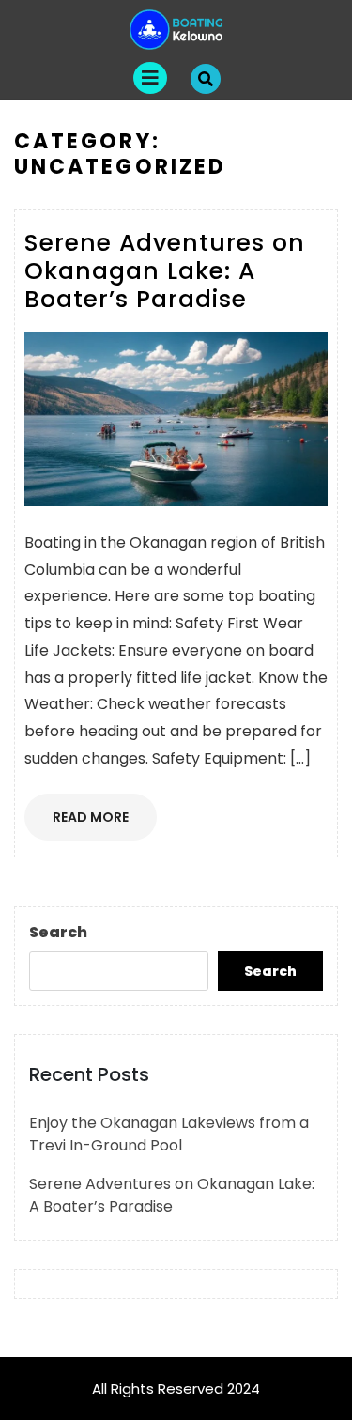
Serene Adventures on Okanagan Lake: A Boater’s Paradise (171, 1195)
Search (58, 932)
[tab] (150, 78)
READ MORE (105, 823)
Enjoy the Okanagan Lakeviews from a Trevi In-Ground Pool (169, 1134)
